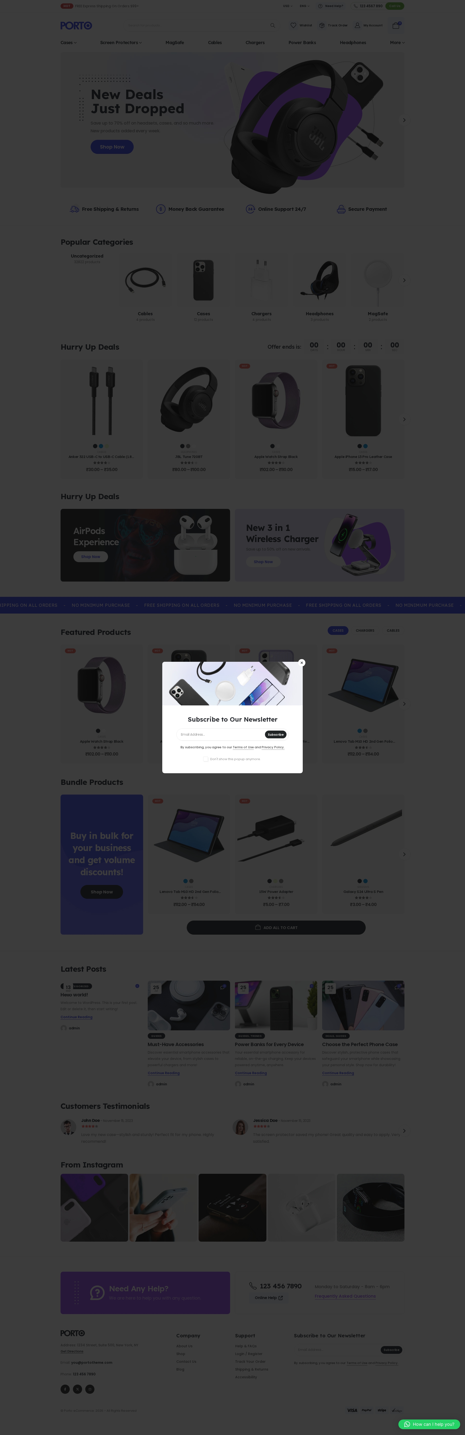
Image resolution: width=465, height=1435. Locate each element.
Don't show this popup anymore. (235, 759)
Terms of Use (243, 747)
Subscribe (276, 735)
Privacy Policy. (273, 747)
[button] (429, 1424)
